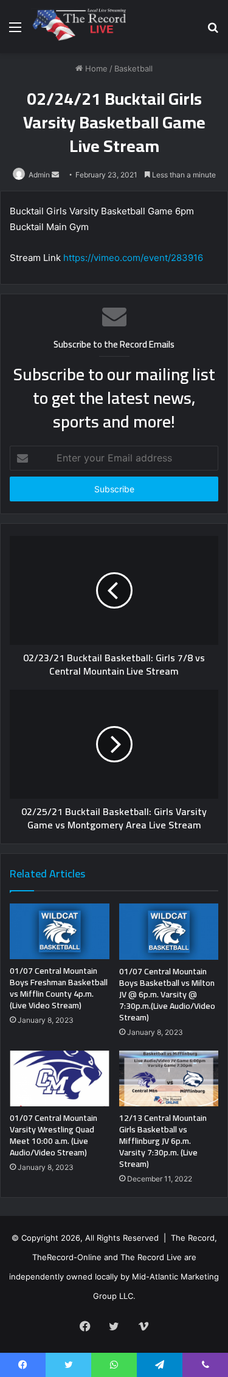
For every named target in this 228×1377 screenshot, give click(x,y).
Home (95, 68)
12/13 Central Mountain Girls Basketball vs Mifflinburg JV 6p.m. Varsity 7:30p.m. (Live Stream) (163, 1141)
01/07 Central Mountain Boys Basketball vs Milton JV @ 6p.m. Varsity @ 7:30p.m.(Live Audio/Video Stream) (167, 994)
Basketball (133, 68)
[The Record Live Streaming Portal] (78, 26)
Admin (39, 174)
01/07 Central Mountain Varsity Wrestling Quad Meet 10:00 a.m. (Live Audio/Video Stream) (53, 1135)
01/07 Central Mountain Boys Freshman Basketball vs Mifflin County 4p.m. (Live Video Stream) (59, 988)
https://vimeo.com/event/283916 (133, 257)
